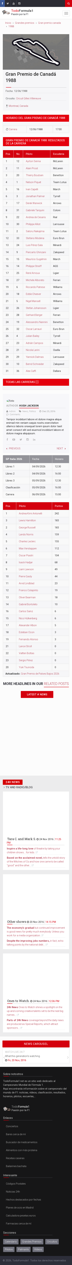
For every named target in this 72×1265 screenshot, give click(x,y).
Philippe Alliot (33, 224)
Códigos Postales (16, 1183)
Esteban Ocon (26, 632)
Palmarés (23, 1249)
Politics (32, 411)
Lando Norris (26, 534)
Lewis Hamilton (27, 520)
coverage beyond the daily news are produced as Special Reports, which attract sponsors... (35, 1024)
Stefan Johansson (36, 308)
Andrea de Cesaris (36, 217)
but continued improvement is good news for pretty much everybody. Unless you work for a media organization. (36, 931)
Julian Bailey (32, 336)
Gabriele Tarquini (35, 210)
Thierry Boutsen (34, 175)
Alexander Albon (28, 625)
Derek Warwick (34, 203)
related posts (56, 684)
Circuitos (52, 1241)
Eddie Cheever (33, 294)
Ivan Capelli (32, 189)
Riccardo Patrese (35, 287)
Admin (12, 411)
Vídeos (38, 1249)
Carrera (13, 129)
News (25, 411)
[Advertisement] (36, 738)
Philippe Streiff (34, 266)
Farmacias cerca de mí (18, 1223)
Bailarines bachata (16, 1166)
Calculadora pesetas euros (21, 1215)
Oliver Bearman (27, 597)
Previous (14, 448)
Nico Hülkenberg (28, 618)
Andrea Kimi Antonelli (30, 513)
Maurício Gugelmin (36, 259)
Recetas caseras (15, 1158)
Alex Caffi (31, 371)
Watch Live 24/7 (15, 1052)
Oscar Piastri (26, 555)
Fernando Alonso (28, 639)
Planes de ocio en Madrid (20, 1207)
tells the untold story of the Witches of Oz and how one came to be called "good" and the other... (36, 861)
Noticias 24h (13, 1191)
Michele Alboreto (35, 280)
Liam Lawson (26, 569)
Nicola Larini (32, 350)
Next (60, 448)
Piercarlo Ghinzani (36, 252)
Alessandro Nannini (37, 322)
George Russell (27, 527)
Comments (15, 414)
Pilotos (9, 1249)
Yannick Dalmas (35, 357)
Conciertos (12, 1126)
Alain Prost (32, 168)
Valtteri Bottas (26, 653)
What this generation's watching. (22, 1056)
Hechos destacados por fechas (23, 1199)
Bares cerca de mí (16, 1134)
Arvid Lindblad (26, 583)
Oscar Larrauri (34, 329)
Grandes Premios (32, 1241)
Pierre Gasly (25, 576)
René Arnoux (33, 273)
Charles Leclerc (27, 541)
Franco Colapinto (28, 590)
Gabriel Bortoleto (28, 604)
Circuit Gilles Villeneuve (28, 98)
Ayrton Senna (33, 161)
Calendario (11, 1241)
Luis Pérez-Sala (34, 245)
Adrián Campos (34, 343)
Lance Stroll (25, 646)
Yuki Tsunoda (26, 667)
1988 (11, 26)
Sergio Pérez (26, 660)
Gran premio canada (49, 22)
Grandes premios (24, 22)
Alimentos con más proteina (21, 1150)
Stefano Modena (35, 238)
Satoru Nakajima (35, 231)
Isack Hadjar (26, 562)
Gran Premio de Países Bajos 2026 (40, 673)
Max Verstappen (28, 548)
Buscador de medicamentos (21, 1142)
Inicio (8, 22)
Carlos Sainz (26, 611)
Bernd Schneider (35, 364)
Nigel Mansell (33, 301)
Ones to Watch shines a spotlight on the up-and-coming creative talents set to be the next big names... (35, 1011)
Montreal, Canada (18, 106)
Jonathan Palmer (35, 196)
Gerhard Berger (34, 315)
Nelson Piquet (33, 182)
